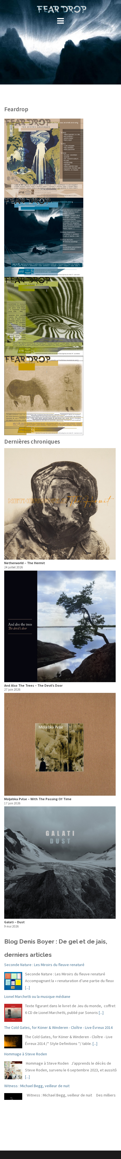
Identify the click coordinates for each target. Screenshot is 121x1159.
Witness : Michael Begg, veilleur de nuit (37, 1085)
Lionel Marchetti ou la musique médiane (37, 996)
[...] (27, 987)
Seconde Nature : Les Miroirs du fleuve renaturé (44, 964)
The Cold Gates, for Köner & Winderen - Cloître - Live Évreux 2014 (58, 1027)
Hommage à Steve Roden (25, 1053)
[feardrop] (60, 9)
